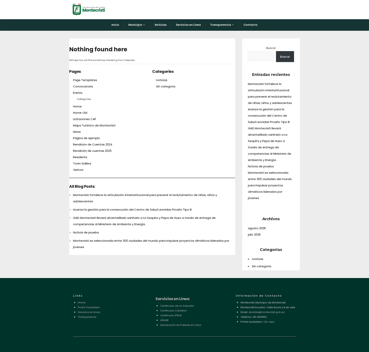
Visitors (78, 170)
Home (77, 106)
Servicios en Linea (188, 25)
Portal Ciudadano (89, 307)
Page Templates (85, 80)
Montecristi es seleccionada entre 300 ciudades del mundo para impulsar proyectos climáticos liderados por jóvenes (270, 185)
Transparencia (220, 25)
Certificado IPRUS (171, 315)
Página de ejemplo (86, 138)
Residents (80, 157)
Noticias (161, 25)
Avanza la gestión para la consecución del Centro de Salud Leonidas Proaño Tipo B (132, 210)
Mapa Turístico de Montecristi (94, 125)
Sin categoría (165, 86)
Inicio (115, 25)
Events (77, 93)
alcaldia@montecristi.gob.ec (266, 312)
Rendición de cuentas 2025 (92, 151)
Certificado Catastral (173, 310)
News (77, 132)
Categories (84, 99)
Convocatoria (83, 86)
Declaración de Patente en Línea (180, 325)
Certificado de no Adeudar (177, 306)
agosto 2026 (257, 228)
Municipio (135, 25)
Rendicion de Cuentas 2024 (92, 144)
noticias (161, 80)
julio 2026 (254, 234)
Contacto (251, 25)
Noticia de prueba (86, 232)
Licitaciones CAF (84, 119)
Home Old (80, 113)
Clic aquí (268, 322)
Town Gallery (82, 163)
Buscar (271, 48)
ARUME (164, 320)
